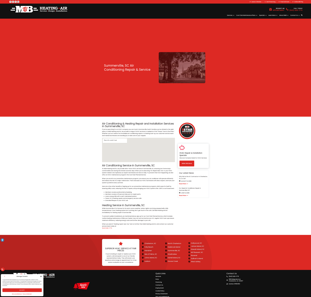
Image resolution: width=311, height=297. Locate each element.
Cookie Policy (160, 291)
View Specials (187, 163)
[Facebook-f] (10, 2)
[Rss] (18, 2)
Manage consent (3, 269)
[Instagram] (13, 2)
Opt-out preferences (17, 294)
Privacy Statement (27, 294)
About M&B (283, 15)
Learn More (272, 15)
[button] (41, 276)
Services (230, 15)
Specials (262, 15)
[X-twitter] (16, 2)
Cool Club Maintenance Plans (246, 15)
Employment (160, 288)
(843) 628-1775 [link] (107, 228)
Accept (22, 290)
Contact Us (294, 15)
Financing (159, 282)
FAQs (157, 279)
